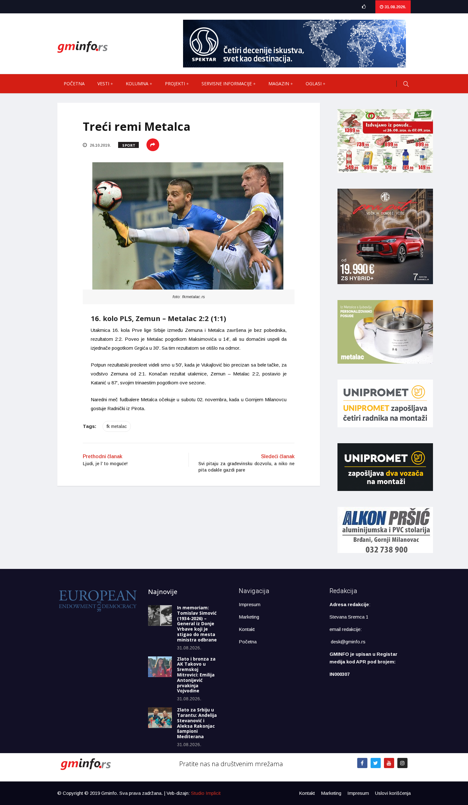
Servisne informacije (227, 83)
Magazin (278, 83)
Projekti (175, 83)
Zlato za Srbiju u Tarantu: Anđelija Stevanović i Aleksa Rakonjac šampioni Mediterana (197, 723)
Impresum (249, 604)
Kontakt (247, 629)
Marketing (249, 617)
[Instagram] (402, 763)
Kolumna (137, 83)
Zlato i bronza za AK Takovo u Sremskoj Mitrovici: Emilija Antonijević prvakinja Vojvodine (196, 675)
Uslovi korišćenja (393, 793)
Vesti (103, 83)
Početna (74, 83)
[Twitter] (376, 763)
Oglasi (314, 83)
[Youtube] (389, 763)
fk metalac (117, 426)
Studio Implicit (206, 793)
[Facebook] (362, 763)
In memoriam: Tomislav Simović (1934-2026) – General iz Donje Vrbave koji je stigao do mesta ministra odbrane (197, 624)
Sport (129, 145)
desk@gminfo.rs (348, 641)
